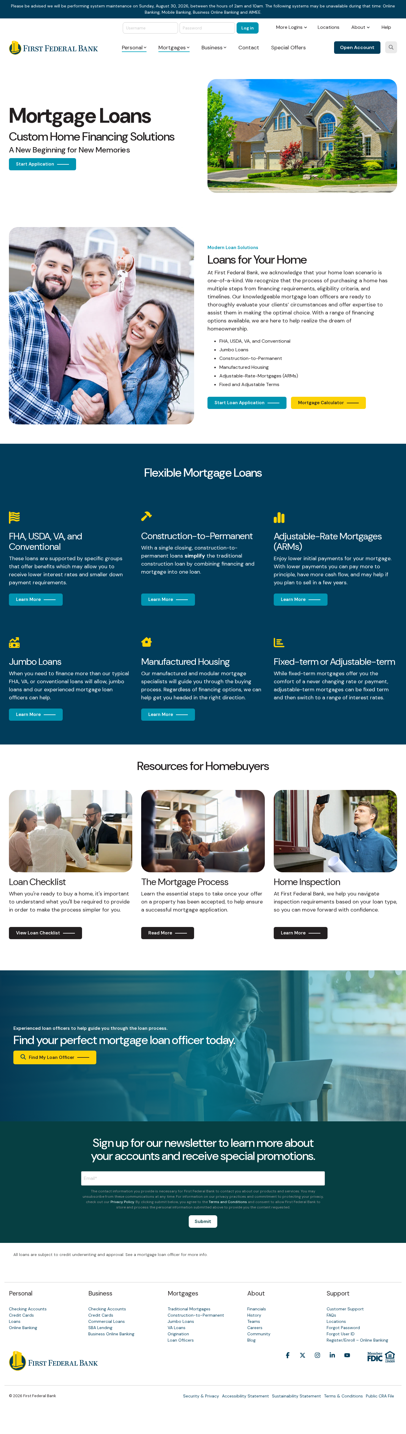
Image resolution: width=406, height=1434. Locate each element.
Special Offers (288, 47)
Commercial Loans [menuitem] (106, 1321)
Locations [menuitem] (328, 27)
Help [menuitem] (386, 27)
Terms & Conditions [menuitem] (343, 1396)
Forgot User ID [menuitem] (341, 1334)
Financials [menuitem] (256, 1309)
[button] (287, 1364)
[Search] (391, 47)
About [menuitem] (358, 27)
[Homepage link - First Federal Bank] (53, 1367)
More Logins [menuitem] (289, 27)
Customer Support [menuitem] (345, 1309)
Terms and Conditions (228, 1202)
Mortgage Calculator (321, 403)
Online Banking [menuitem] (23, 1327)
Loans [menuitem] (15, 1321)
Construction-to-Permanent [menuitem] (196, 1315)
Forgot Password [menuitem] (343, 1327)
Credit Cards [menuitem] (21, 1315)
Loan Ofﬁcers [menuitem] (181, 1340)
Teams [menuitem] (253, 1321)
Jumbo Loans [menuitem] (181, 1321)
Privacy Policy (122, 1202)
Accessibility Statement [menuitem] (245, 1396)
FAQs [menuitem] (331, 1315)
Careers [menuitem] (254, 1327)
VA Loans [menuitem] (176, 1327)
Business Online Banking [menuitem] (111, 1334)
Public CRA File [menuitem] (380, 1396)
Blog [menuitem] (251, 1340)
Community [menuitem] (258, 1334)
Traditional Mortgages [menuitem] (189, 1309)
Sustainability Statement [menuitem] (296, 1396)
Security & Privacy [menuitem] (201, 1396)
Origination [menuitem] (178, 1334)
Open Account (357, 47)
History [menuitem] (254, 1315)
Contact (248, 47)
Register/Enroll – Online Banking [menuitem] (357, 1340)
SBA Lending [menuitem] (100, 1327)
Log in (247, 28)
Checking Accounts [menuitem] (28, 1309)
